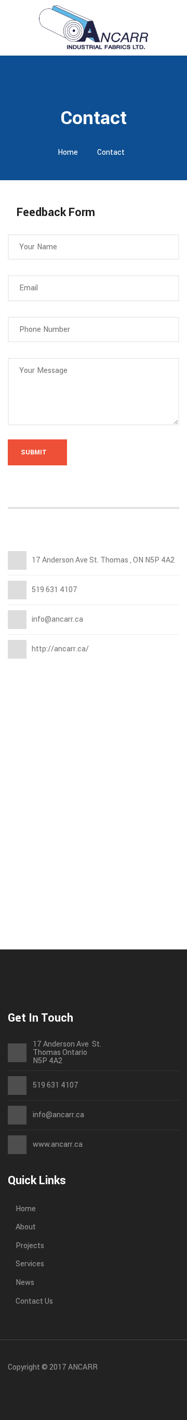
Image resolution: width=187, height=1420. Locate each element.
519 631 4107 (55, 1085)
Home (68, 152)
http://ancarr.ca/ (60, 649)
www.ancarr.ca (58, 1144)
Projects (30, 1245)
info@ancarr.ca (58, 1115)
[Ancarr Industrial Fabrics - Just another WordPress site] (93, 27)
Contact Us (34, 1301)
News (25, 1282)
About (26, 1227)
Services (30, 1263)
